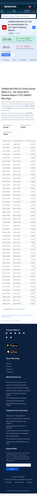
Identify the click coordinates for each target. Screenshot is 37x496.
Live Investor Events (12, 436)
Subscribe (12, 469)
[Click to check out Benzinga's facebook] (7, 335)
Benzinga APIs (11, 315)
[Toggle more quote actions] (13, 54)
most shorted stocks (18, 309)
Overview (6, 60)
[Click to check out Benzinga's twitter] (20, 335)
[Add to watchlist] (34, 27)
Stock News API (19, 315)
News (14, 60)
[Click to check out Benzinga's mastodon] (11, 339)
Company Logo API (6, 317)
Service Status (19, 482)
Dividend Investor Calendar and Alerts (18, 390)
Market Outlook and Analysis (15, 401)
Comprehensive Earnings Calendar (17, 388)
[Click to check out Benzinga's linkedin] (15, 335)
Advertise (9, 369)
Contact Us (9, 372)
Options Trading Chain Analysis (16, 385)
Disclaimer (8, 482)
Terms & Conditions (18, 477)
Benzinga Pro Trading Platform (16, 416)
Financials (23, 60)
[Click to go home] (10, 6)
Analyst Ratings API (28, 315)
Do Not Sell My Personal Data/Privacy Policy (18, 479)
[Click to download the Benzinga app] (12, 345)
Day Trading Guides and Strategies (17, 433)
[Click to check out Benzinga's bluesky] (7, 339)
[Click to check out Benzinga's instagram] (11, 335)
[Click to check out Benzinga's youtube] (24, 335)
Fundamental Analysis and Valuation (17, 430)
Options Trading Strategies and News (18, 418)
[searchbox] (20, 16)
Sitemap (29, 482)
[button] (29, 6)
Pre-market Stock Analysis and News (18, 439)
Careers (8, 366)
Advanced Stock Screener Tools (16, 382)
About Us (9, 363)
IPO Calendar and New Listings (16, 398)
